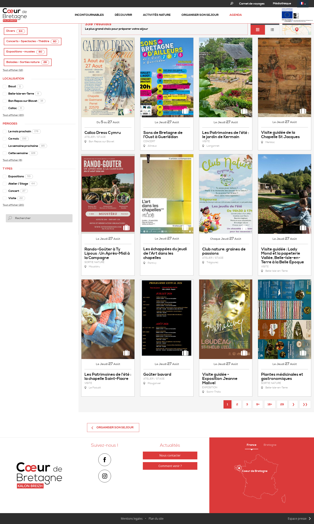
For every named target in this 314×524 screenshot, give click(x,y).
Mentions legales (131, 519)
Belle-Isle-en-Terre (23, 93)
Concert (16, 191)
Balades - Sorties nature (26, 62)
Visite (15, 198)
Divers (14, 31)
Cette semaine (21, 153)
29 (282, 404)
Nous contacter (170, 455)
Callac (15, 108)
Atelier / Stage (21, 183)
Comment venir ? (170, 466)
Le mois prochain (23, 131)
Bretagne (270, 445)
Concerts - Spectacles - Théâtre (31, 41)
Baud (14, 86)
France (251, 445)
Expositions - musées (24, 52)
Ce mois (17, 138)
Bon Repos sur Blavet (25, 101)
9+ (257, 404)
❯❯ (305, 404)
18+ (270, 404)
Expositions (19, 176)
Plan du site (156, 519)
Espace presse (297, 519)
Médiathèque (282, 3)
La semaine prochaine (26, 146)
